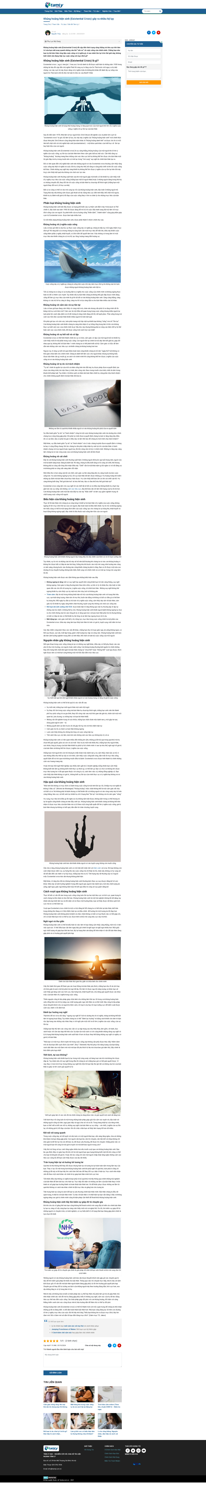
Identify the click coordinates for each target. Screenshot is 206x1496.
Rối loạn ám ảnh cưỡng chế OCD (59, 607)
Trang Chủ (48, 11)
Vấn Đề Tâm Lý (73, 24)
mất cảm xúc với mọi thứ (74, 1326)
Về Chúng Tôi (89, 1450)
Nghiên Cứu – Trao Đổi (111, 11)
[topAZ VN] (136, 1457)
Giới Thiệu (58, 11)
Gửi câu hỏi (143, 82)
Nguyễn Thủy (56, 34)
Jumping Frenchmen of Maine (64, 1329)
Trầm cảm (51, 594)
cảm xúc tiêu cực (74, 489)
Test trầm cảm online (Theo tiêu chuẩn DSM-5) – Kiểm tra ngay (109, 1407)
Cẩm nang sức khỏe (54, 4)
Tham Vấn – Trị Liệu (91, 11)
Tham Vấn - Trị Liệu (59, 24)
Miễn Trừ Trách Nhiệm (112, 1461)
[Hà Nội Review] (129, 1457)
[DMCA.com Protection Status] (49, 1477)
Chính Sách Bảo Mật (112, 1450)
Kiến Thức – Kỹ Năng (72, 11)
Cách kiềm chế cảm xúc (62, 1333)
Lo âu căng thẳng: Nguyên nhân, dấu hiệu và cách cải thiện (108, 1433)
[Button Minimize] (119, 41)
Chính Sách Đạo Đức (112, 1453)
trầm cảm (97, 868)
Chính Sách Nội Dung (112, 1457)
